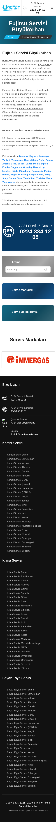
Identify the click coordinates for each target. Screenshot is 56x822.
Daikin (36, 163)
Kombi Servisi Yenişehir (19, 546)
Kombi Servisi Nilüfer (17, 530)
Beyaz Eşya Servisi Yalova (21, 698)
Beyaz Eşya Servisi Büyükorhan (23, 693)
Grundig (27, 167)
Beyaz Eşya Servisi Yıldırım (21, 785)
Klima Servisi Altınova (18, 584)
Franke (6, 167)
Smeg (47, 174)
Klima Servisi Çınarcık (18, 601)
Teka (19, 178)
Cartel (29, 163)
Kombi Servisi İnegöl (17, 496)
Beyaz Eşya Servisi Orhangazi (22, 773)
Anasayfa (12, 37)
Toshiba (40, 178)
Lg (43, 167)
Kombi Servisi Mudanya (19, 521)
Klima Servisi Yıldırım (18, 668)
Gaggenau (16, 167)
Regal (14, 174)
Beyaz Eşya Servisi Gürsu (20, 714)
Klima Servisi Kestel (17, 634)
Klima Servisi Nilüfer (17, 647)
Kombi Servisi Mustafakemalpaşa (24, 525)
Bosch (21, 163)
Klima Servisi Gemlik (17, 588)
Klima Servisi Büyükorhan (20, 576)
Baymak (33, 156)
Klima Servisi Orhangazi (19, 655)
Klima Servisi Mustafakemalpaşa (23, 643)
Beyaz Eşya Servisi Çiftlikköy (22, 727)
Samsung (23, 174)
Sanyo (32, 174)
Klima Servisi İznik (16, 622)
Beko (13, 163)
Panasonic (37, 171)
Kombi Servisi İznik (17, 504)
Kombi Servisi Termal (18, 500)
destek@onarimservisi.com (25, 434)
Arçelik (6, 163)
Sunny (12, 178)
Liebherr (6, 171)
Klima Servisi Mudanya (18, 639)
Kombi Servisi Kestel (17, 517)
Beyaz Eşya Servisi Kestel (20, 752)
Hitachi (37, 167)
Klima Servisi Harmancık (19, 605)
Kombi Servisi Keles (17, 513)
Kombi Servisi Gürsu (17, 479)
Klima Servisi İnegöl (17, 614)
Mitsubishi (24, 171)
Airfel (41, 160)
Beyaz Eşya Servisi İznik (20, 739)
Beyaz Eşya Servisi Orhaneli (21, 769)
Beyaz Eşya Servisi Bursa (20, 689)
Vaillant (6, 160)
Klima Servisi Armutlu (18, 593)
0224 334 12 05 (18, 399)
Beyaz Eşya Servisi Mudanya (22, 756)
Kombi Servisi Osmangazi (20, 542)
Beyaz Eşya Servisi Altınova (21, 702)
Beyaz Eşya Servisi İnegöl (20, 731)
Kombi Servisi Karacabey (20, 509)
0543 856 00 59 (18, 411)
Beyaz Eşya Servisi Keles (20, 748)
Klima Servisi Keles (17, 630)
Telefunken (29, 178)
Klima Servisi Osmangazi (20, 660)
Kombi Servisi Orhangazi (19, 538)
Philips (47, 171)
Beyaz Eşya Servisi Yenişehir (22, 781)
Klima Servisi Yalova (17, 580)
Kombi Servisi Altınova (18, 467)
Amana (49, 160)
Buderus (23, 156)
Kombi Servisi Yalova (18, 463)
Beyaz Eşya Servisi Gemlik (21, 706)
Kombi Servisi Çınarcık (18, 484)
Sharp (40, 174)
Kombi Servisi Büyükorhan (20, 459)
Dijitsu (44, 163)
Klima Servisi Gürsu (17, 597)
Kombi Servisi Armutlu (18, 475)
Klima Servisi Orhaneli (18, 651)
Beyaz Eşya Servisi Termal (21, 735)
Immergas (44, 156)
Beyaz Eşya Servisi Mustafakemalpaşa (27, 760)
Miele (15, 171)
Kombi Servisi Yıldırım (18, 550)
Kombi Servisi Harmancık (20, 488)
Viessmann (17, 160)
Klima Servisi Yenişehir (18, 664)
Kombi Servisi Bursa (17, 454)
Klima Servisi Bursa (17, 572)
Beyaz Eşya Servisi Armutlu (21, 710)
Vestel (49, 178)
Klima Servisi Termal (17, 618)
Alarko (11, 182)
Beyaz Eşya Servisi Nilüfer (20, 764)
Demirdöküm (31, 160)
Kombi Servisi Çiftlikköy (19, 492)
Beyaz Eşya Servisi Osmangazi (23, 777)
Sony (5, 178)
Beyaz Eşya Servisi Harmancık (23, 723)
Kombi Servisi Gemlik (18, 471)
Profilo (5, 174)
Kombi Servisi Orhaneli (18, 534)
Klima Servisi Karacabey (19, 626)
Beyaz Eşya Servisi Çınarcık (21, 718)
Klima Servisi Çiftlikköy (18, 609)
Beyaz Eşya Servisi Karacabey (23, 744)
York (4, 182)
